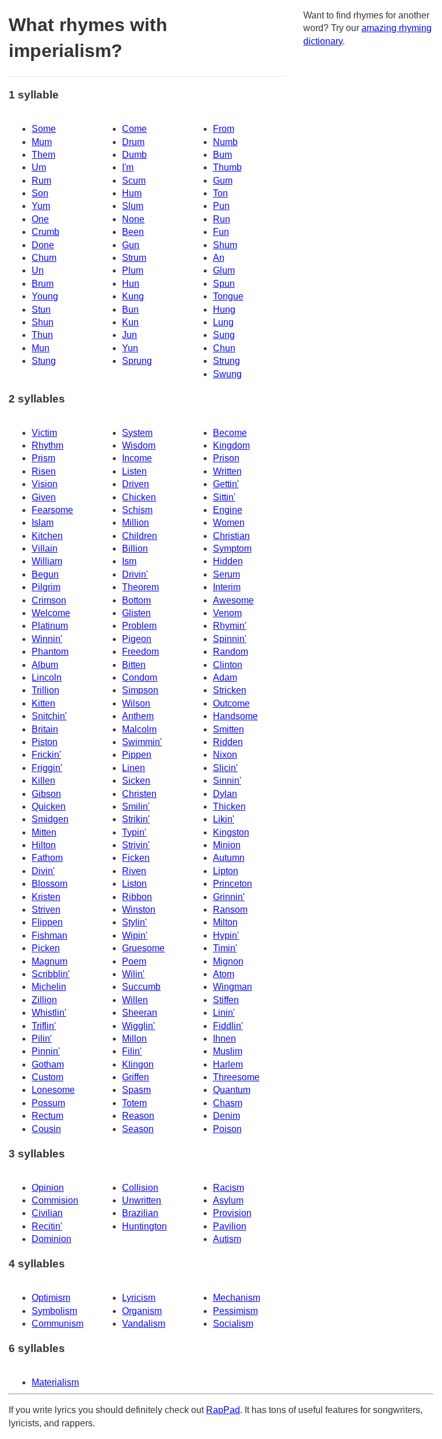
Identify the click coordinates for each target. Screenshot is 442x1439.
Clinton (227, 665)
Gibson (46, 794)
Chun (224, 348)
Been (133, 232)
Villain (45, 548)
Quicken (49, 806)
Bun (130, 309)
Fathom (47, 858)
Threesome (236, 1077)
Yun (130, 348)
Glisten (136, 613)
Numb (225, 142)
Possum (48, 1103)
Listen (134, 471)
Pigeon (136, 639)
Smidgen (50, 819)
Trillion (45, 690)
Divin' (43, 871)
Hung (224, 309)
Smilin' (136, 806)
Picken (46, 948)
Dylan (225, 794)
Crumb (45, 232)
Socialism (233, 1323)
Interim (227, 587)
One (40, 219)
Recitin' (47, 1226)
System (137, 433)
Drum (133, 142)
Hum (132, 193)
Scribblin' (51, 974)
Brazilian (140, 1213)
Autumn (229, 858)
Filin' (132, 1051)
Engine (227, 510)
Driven (135, 484)
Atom (223, 974)
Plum (132, 270)
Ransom (230, 909)
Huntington (144, 1226)
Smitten (228, 729)
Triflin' (44, 1026)
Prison (226, 458)
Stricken (229, 690)
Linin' (224, 1012)
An (218, 258)
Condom (139, 677)
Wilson (136, 703)
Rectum (47, 1116)
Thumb (227, 167)
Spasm (136, 1090)
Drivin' (135, 574)
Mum (42, 142)
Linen (133, 768)
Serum (226, 574)
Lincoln (47, 677)
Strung (226, 361)
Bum (222, 155)
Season (138, 1129)
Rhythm (47, 445)
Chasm (227, 1103)
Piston (45, 742)
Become (230, 433)
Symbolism (54, 1311)
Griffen (135, 1077)
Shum (225, 245)
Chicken (139, 497)
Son (40, 193)
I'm (128, 167)
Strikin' (136, 819)
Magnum (49, 961)
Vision (45, 484)
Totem (134, 1103)
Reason (138, 1116)
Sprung (137, 361)
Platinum (50, 626)
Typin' (134, 832)
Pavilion (229, 1226)
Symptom (232, 548)
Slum (132, 206)
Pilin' (42, 1038)
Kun (130, 322)
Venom (227, 613)
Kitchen (47, 536)
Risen (44, 471)
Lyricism (138, 1298)
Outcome (231, 703)
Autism (227, 1239)
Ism (129, 561)
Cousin (46, 1129)
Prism (43, 458)
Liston (134, 884)
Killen (43, 780)
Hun (130, 283)
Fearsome (52, 510)
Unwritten (141, 1200)
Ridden (228, 742)
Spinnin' (229, 639)
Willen (135, 1000)
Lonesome (53, 1090)
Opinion (48, 1188)
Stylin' (134, 922)
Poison (227, 1129)
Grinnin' (229, 897)
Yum (41, 206)
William (47, 561)
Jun (129, 335)
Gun (130, 245)
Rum (41, 180)
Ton (220, 193)
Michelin (49, 987)
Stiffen (226, 1000)
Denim (226, 1116)
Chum (44, 258)
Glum (224, 270)
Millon (134, 1038)
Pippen (136, 755)
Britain (45, 729)
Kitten (43, 703)
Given (44, 497)
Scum (134, 180)
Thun (42, 335)
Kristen (46, 897)
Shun (43, 322)
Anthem (138, 716)
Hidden (228, 561)
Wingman (232, 987)
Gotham (48, 1064)
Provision (232, 1213)
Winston (138, 909)
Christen (139, 794)
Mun (40, 348)
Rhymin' (229, 626)
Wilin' (133, 974)
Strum (134, 258)
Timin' (225, 948)
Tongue (228, 296)
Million (135, 522)
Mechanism (236, 1298)
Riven (134, 871)
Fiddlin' (228, 1026)
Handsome (235, 716)
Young (45, 296)
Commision (55, 1200)
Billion (135, 548)
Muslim (227, 1051)
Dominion (51, 1239)
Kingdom (231, 445)
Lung (223, 322)
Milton (225, 922)
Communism (57, 1323)
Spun (224, 283)
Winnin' (47, 639)
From (223, 129)
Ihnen (224, 1038)
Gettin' (226, 484)
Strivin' (136, 845)
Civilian (47, 1213)
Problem (139, 626)
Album (45, 665)
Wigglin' (138, 1026)
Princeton (232, 884)
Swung (227, 374)
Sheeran (139, 1012)
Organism (142, 1311)
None (133, 219)
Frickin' (46, 755)
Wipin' (134, 935)
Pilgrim (46, 587)
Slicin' (225, 768)
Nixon (225, 755)
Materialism (55, 1382)
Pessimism (235, 1311)
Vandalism (143, 1323)
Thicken (229, 806)
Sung (224, 335)
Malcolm (139, 729)
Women (229, 522)
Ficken (136, 858)
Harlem (228, 1064)
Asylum (228, 1200)
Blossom (49, 884)
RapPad (223, 1410)
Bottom (136, 600)
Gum (223, 180)
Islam (43, 522)
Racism (228, 1188)
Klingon (138, 1064)
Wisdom (138, 445)
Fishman (49, 935)
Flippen (47, 922)
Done (43, 245)
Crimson (49, 600)
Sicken (136, 780)
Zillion (44, 1000)
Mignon (228, 961)
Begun (45, 574)
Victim (44, 433)
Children (139, 536)
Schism (137, 510)
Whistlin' (49, 1012)
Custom (47, 1077)
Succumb (141, 987)
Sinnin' (227, 780)
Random (230, 651)
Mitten (44, 832)
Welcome (51, 613)
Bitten (134, 665)
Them (43, 155)
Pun (221, 206)
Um (39, 167)
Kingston (231, 832)
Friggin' (47, 768)
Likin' (223, 819)
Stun (41, 309)
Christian (231, 536)
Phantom (50, 651)
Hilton (44, 845)
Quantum (231, 1090)
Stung (44, 361)
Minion (227, 845)
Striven (46, 909)
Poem (134, 961)
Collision (140, 1188)
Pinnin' (46, 1051)
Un (38, 270)
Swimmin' (142, 742)
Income (137, 458)
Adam (225, 677)
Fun (221, 232)
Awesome (233, 600)
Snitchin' (49, 716)
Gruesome (143, 948)
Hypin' (226, 935)
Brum (43, 283)
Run (221, 219)
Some (44, 129)
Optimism (51, 1298)
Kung (133, 296)
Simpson (140, 690)
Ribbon (137, 897)
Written (227, 471)
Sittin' (224, 497)
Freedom (140, 651)
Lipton (225, 871)
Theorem (140, 587)
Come (134, 129)
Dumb (134, 155)
